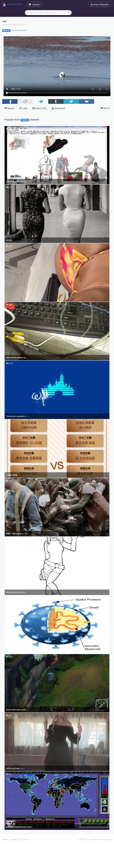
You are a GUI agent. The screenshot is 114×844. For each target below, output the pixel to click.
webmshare (14, 4)
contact (13, 839)
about (5, 839)
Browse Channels (100, 4)
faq (20, 839)
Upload (35, 4)
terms (27, 839)
